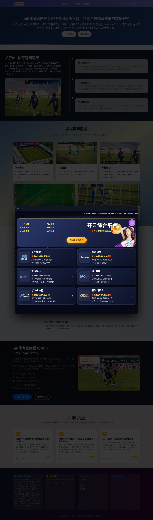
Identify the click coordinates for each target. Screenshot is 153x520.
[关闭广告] (135, 209)
